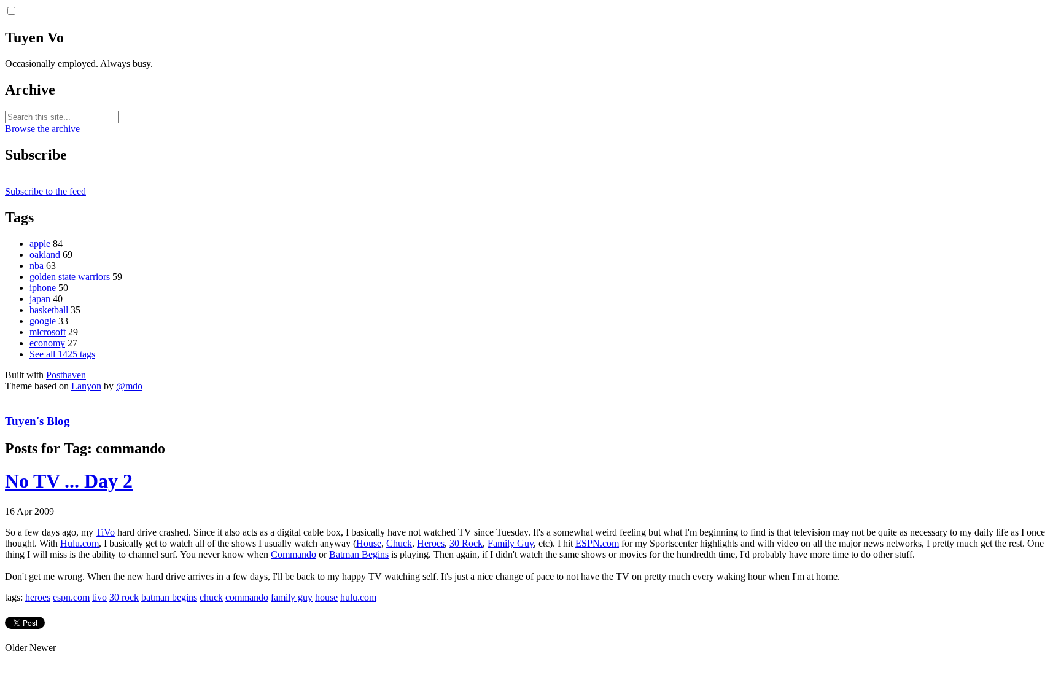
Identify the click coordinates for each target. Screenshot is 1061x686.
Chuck (399, 543)
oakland (44, 254)
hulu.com (358, 597)
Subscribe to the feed (45, 191)
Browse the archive (42, 128)
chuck (211, 597)
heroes (37, 597)
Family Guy (511, 543)
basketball (48, 310)
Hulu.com (79, 543)
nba (36, 265)
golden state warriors (69, 276)
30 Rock (466, 543)
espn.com (71, 597)
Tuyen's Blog (37, 421)
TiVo (105, 532)
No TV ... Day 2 (69, 481)
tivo (99, 597)
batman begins (169, 597)
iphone (42, 288)
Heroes (431, 543)
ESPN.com (597, 543)
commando (246, 597)
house (326, 597)
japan (39, 299)
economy (47, 343)
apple (39, 243)
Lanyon (86, 386)
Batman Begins (359, 554)
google (42, 321)
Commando (293, 554)
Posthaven (66, 375)
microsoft (47, 332)
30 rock (124, 597)
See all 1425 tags (62, 354)
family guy (292, 597)
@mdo (129, 386)
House (368, 543)
